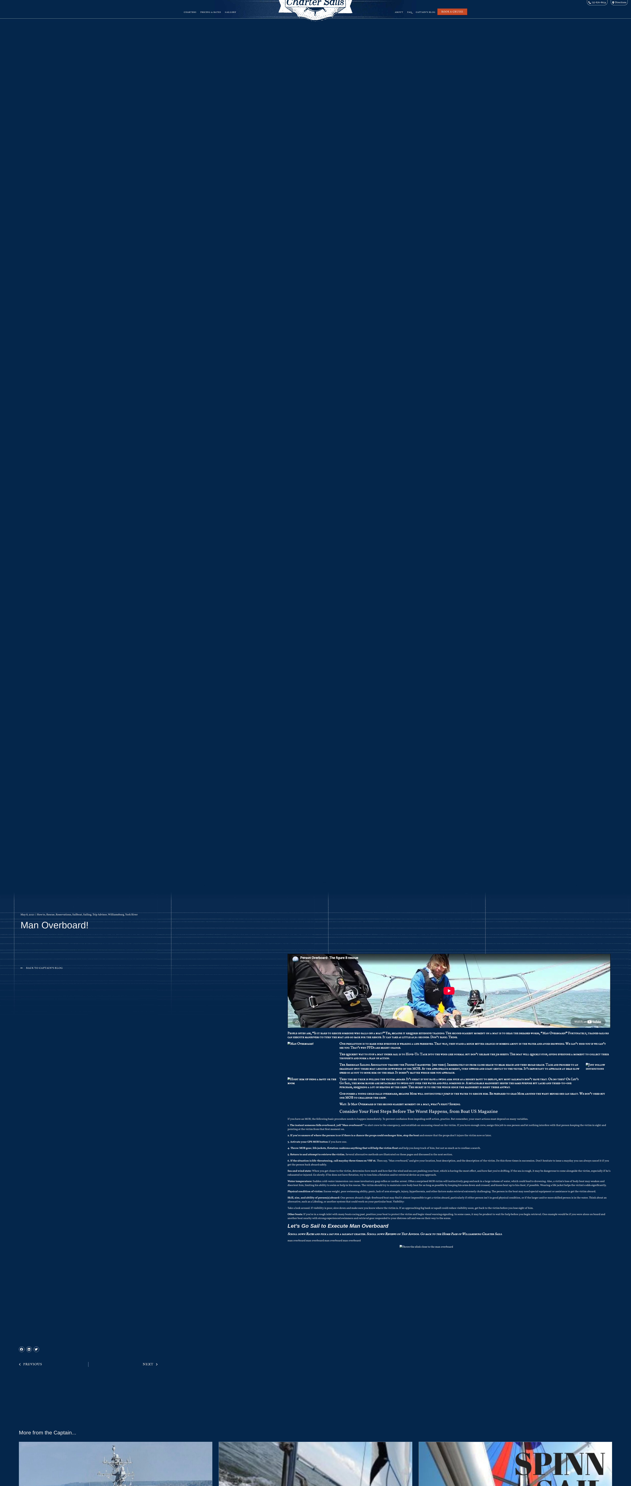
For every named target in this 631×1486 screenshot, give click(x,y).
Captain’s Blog (425, 12)
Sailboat (77, 915)
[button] (21, 1349)
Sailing (87, 915)
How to (41, 915)
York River (131, 915)
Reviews (390, 1234)
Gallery (230, 12)
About (399, 12)
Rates (310, 1234)
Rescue (50, 915)
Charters (190, 12)
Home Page (449, 1234)
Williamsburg (116, 915)
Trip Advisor (100, 915)
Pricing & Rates (210, 12)
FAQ (409, 12)
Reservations (63, 915)
